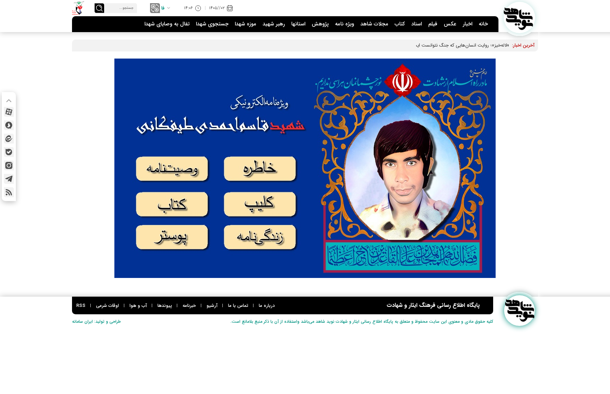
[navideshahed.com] (519, 17)
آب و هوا (138, 305)
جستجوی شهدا (212, 24)
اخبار (467, 24)
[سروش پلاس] (9, 125)
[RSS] (9, 192)
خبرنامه (189, 305)
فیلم (432, 24)
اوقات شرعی (107, 305)
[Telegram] (9, 179)
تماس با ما (238, 305)
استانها (298, 24)
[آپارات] (9, 112)
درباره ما (267, 305)
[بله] (9, 152)
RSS (80, 305)
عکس (450, 24)
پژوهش (320, 24)
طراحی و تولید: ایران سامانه (96, 321)
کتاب (400, 24)
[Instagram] (9, 165)
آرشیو (212, 305)
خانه (483, 24)
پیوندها (164, 305)
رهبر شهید (274, 24)
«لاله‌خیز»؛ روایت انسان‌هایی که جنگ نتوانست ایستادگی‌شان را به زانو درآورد (437, 45)
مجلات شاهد (374, 24)
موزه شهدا (245, 24)
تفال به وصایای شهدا (167, 24)
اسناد (416, 24)
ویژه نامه (344, 24)
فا (163, 8)
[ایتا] (9, 139)
